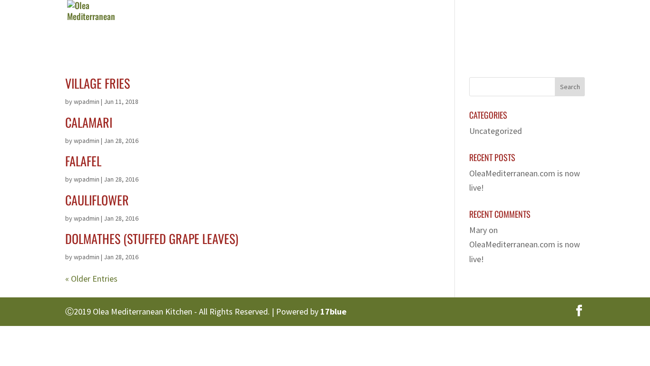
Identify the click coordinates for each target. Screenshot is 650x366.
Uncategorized (495, 130)
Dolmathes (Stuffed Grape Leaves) (151, 238)
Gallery (434, 26)
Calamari (88, 122)
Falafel (83, 161)
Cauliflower (97, 200)
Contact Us (546, 26)
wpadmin (86, 101)
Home (286, 26)
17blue (333, 311)
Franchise (487, 26)
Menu (380, 26)
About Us (333, 26)
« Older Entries (91, 278)
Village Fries (97, 83)
